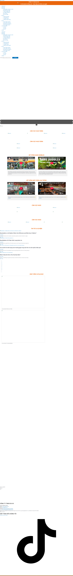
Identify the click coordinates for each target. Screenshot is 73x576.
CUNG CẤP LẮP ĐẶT (6, 16)
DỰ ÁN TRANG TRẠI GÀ (6, 50)
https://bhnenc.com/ (6, 506)
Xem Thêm (1, 244)
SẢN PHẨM (3, 8)
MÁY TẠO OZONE (5, 14)
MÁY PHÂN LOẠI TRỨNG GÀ (7, 49)
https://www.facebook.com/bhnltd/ (8, 508)
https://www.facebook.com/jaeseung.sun (7, 509)
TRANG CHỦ (3, 6)
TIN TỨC (4, 52)
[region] (36, 93)
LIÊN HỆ (3, 30)
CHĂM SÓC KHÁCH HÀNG (7, 19)
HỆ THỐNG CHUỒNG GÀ (6, 12)
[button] (36, 121)
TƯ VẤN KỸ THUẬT (6, 18)
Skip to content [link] (2, 0)
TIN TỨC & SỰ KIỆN (4, 51)
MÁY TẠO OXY (5, 13)
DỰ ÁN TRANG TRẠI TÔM (6, 22)
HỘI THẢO (4, 53)
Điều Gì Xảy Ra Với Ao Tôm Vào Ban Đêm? (10, 254)
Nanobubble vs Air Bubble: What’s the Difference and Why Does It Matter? (18, 233)
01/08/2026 (1, 242)
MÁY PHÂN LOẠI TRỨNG (6, 10)
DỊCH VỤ (3, 15)
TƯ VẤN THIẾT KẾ (5, 17)
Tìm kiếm (1, 57)
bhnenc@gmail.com (4, 507)
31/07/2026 (1, 249)
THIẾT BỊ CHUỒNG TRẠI (6, 11)
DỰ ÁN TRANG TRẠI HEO (6, 21)
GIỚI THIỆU (3, 7)
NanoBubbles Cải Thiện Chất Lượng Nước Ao (11, 240)
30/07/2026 (1, 256)
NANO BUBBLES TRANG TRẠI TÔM (8, 9)
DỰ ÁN (3, 20)
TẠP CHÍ (4, 54)
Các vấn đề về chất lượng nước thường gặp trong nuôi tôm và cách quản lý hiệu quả (20, 247)
